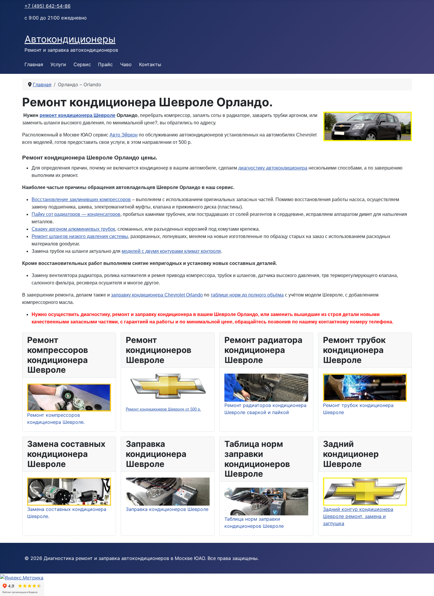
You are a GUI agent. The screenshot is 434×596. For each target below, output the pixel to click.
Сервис (82, 64)
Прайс (105, 64)
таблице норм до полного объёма (247, 294)
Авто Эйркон (124, 134)
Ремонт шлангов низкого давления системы (80, 236)
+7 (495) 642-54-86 (48, 6)
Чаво (126, 64)
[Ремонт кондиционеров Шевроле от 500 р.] (168, 386)
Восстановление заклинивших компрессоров (81, 199)
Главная (34, 64)
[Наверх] (423, 585)
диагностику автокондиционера (272, 167)
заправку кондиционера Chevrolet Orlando (157, 294)
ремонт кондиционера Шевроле (77, 115)
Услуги (58, 64)
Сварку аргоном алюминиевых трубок (73, 229)
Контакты (150, 64)
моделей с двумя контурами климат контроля (171, 251)
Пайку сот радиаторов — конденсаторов (76, 214)
